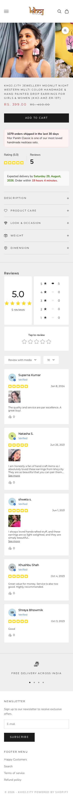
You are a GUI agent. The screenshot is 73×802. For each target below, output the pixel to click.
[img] (14, 163)
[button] (51, 283)
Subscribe (19, 737)
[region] (36, 668)
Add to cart (36, 118)
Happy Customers (15, 759)
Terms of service (14, 773)
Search (8, 766)
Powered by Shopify (51, 792)
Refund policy (12, 780)
